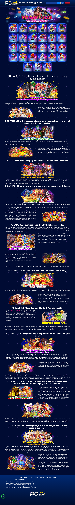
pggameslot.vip (37, 497)
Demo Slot (35, 3)
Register (23, 2)
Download (31, 2)
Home (19, 2)
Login (27, 2)
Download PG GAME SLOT (15, 310)
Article (44, 2)
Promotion (39, 2)
